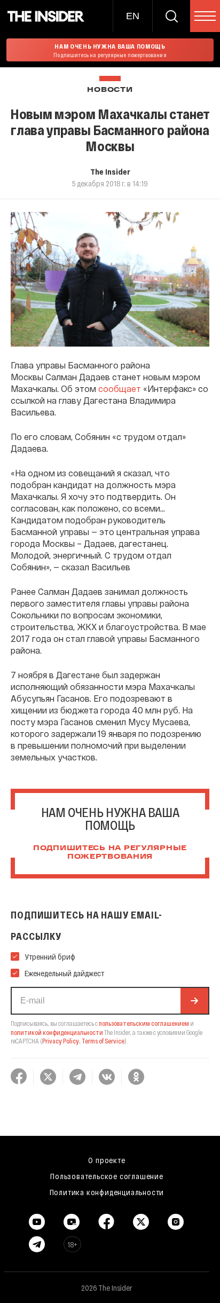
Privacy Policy (60, 1041)
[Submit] (194, 1001)
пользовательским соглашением (144, 1023)
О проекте (106, 1160)
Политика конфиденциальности (107, 1192)
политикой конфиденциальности (57, 1032)
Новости (109, 90)
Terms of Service (103, 1041)
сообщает (119, 388)
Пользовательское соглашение (106, 1176)
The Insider (110, 171)
